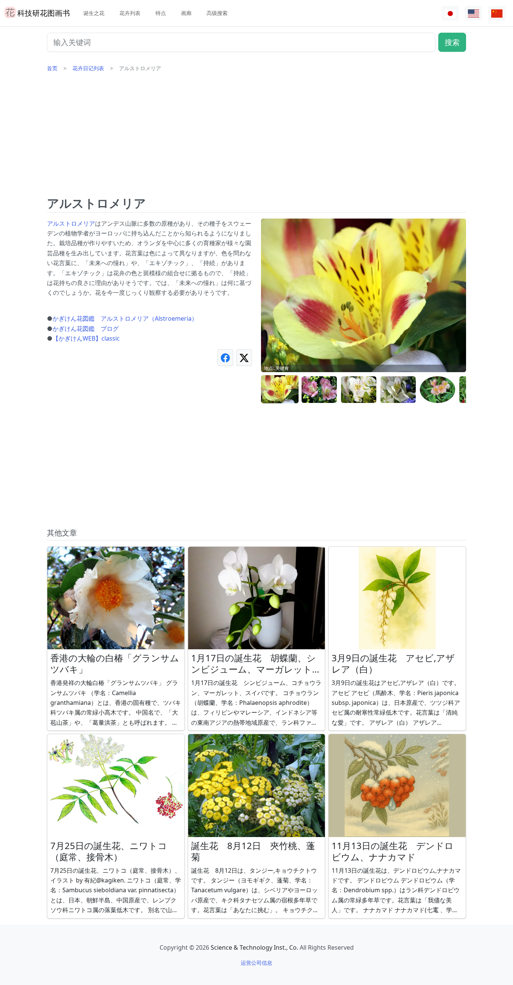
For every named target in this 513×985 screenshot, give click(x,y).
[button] (280, 389)
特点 (160, 13)
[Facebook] (225, 357)
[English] (473, 13)
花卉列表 (129, 13)
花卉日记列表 (88, 68)
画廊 (186, 13)
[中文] (496, 13)
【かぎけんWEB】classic (86, 338)
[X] (244, 357)
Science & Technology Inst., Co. (254, 947)
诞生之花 (93, 13)
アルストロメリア (71, 223)
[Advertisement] (256, 137)
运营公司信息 (256, 962)
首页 (52, 68)
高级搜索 (217, 13)
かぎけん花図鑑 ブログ (86, 328)
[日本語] (450, 13)
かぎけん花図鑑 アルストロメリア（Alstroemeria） (125, 318)
